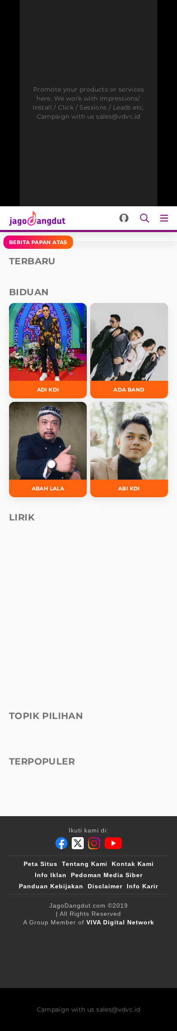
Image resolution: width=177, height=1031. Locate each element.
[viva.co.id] (68, 936)
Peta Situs (41, 863)
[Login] (123, 218)
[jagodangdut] (113, 971)
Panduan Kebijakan (51, 886)
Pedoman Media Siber (107, 875)
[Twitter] (78, 843)
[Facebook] (61, 843)
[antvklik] (137, 953)
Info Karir (142, 886)
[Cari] (144, 218)
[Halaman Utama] (35, 218)
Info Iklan (51, 875)
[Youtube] (113, 843)
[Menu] (166, 218)
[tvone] (71, 953)
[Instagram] (94, 843)
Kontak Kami (133, 863)
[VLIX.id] (113, 936)
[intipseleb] (68, 971)
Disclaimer (105, 886)
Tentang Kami (84, 863)
